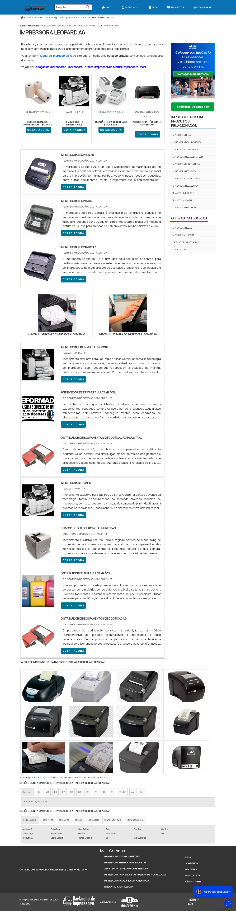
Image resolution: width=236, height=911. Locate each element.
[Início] (35, 7)
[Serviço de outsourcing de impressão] (38, 559)
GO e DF (122, 792)
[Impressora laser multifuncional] (38, 378)
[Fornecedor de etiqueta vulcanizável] (38, 423)
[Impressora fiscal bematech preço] (91, 721)
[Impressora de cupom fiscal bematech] (138, 757)
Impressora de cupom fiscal (187, 142)
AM (133, 792)
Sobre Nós (131, 7)
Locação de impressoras (185, 242)
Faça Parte (204, 7)
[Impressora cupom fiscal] (91, 757)
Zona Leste (94, 819)
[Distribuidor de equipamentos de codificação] (38, 650)
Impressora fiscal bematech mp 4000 (58, 25)
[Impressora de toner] (38, 514)
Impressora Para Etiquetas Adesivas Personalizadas (135, 874)
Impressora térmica (183, 235)
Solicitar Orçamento (193, 106)
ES (55, 792)
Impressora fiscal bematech (187, 156)
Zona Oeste (64, 819)
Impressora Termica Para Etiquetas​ (125, 862)
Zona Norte (48, 819)
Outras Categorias (189, 218)
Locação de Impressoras (51, 67)
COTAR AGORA (38, 130)
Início (109, 7)
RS (87, 792)
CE (112, 792)
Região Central (30, 819)
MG (47, 792)
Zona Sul (79, 819)
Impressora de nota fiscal (186, 164)
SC (79, 792)
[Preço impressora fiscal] (43, 686)
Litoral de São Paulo (135, 819)
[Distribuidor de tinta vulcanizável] (38, 604)
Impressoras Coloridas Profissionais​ (127, 880)
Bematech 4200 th (182, 200)
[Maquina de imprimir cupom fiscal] (138, 686)
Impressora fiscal (111, 25)
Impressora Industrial (108, 67)
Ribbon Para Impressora (118, 886)
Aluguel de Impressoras (54, 56)
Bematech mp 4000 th (183, 193)
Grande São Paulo (112, 819)
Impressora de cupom (184, 207)
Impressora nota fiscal (185, 171)
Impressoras (179, 249)
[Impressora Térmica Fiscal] (138, 721)
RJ (38, 792)
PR (71, 792)
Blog (155, 7)
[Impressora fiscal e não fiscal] (43, 757)
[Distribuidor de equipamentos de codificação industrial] (38, 468)
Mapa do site (192, 875)
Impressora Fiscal (135, 67)
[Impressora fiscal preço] (186, 721)
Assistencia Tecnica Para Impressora (126, 868)
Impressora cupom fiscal (186, 149)
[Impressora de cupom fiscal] (91, 686)
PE (96, 792)
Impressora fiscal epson (185, 185)
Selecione (27, 792)
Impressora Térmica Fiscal (89, 25)
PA (141, 792)
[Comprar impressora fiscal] (43, 721)
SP (63, 792)
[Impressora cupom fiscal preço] (186, 686)
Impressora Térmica (81, 67)
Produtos (177, 7)
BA (103, 792)
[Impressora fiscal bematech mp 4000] (186, 757)
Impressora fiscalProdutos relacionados (187, 121)
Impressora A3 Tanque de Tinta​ (122, 856)
